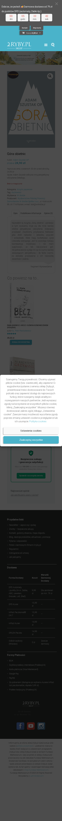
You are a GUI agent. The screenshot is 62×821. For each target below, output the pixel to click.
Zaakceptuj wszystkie (31, 439)
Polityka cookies (37, 421)
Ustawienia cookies (31, 430)
